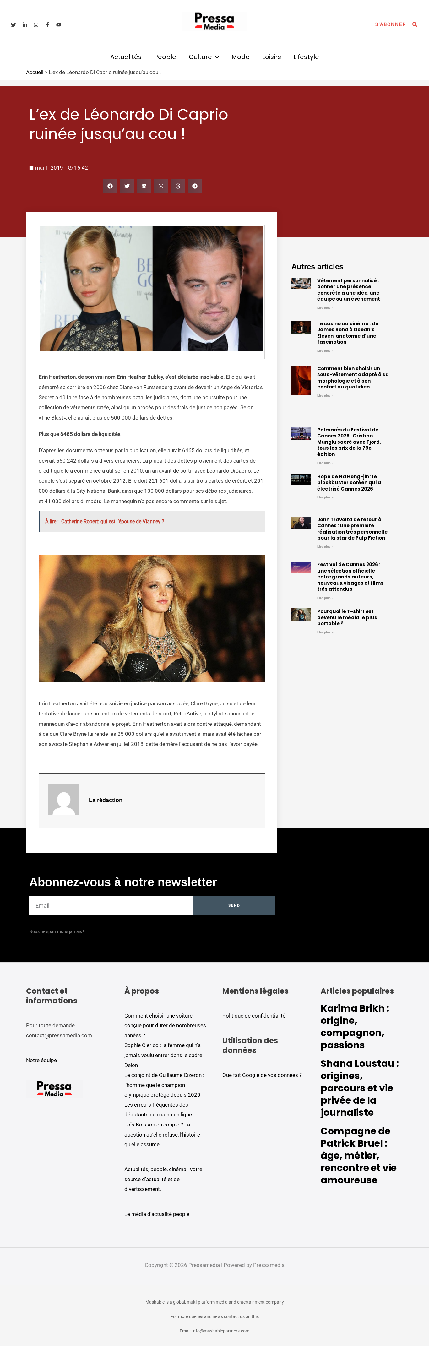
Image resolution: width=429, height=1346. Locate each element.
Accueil (34, 72)
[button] (390, 24)
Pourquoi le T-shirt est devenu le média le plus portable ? (347, 617)
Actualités (126, 56)
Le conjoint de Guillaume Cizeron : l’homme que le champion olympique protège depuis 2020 (164, 1085)
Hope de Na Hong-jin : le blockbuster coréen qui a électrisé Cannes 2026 (349, 482)
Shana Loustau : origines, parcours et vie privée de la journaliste (360, 1088)
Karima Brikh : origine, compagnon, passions (355, 1026)
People (165, 56)
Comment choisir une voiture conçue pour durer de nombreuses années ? (165, 1025)
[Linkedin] (24, 24)
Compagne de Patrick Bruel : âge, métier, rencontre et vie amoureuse (359, 1155)
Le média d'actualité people (156, 1214)
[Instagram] (36, 24)
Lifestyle (306, 56)
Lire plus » (325, 307)
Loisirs (271, 56)
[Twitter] (13, 24)
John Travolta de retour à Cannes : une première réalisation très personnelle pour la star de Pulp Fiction (352, 528)
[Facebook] (47, 24)
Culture (200, 56)
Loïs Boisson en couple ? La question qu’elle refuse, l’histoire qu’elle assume (162, 1134)
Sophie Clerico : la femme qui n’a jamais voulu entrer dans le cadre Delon (163, 1055)
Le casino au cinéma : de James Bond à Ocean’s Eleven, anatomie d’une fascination (347, 332)
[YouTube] (58, 24)
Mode (240, 56)
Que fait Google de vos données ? (262, 1075)
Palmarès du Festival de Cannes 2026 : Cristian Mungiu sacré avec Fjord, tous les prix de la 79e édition (349, 442)
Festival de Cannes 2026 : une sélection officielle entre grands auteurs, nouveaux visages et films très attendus (350, 576)
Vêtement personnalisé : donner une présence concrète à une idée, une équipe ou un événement (348, 289)
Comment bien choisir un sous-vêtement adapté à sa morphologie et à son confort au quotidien (353, 377)
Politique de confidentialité (253, 1015)
